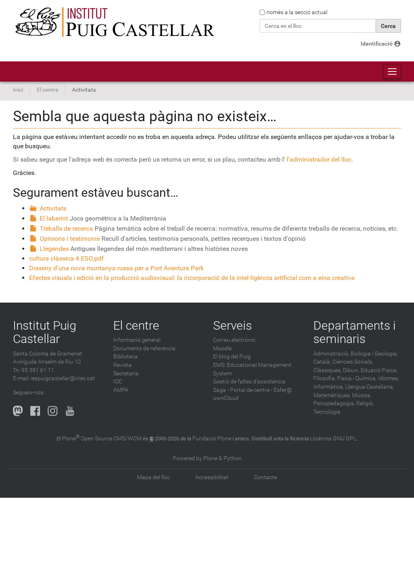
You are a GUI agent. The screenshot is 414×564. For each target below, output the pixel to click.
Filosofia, (324, 378)
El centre (47, 89)
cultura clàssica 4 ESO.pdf (66, 258)
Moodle (222, 348)
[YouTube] (70, 411)
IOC (117, 381)
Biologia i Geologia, (374, 353)
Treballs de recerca (66, 228)
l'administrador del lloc (319, 159)
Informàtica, (328, 386)
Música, (362, 395)
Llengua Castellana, (369, 386)
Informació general (137, 340)
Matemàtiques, (332, 395)
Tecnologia (326, 411)
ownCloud (226, 398)
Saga (219, 390)
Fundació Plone (211, 438)
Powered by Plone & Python (207, 458)
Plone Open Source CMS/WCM (102, 438)
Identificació (377, 43)
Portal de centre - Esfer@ (261, 390)
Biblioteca (125, 356)
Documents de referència (144, 348)
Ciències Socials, (352, 361)
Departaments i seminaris (354, 332)
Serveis (232, 325)
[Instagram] (52, 411)
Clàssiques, (327, 370)
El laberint (54, 218)
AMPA (121, 390)
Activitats (53, 208)
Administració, (331, 353)
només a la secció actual (296, 12)
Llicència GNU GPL (333, 438)
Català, (322, 361)
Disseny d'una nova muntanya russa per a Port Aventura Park (116, 268)
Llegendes (54, 249)
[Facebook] (35, 411)
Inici (18, 89)
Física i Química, (357, 378)
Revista (122, 365)
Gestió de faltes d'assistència (249, 381)
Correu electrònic (234, 340)
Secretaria (126, 373)
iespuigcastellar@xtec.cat (63, 378)
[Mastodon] (18, 411)
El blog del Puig (232, 356)
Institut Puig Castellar (44, 332)
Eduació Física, (379, 370)
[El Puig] (114, 22)
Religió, (365, 403)
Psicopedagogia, (334, 403)
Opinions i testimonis (70, 238)
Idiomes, (388, 378)
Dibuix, (351, 370)
